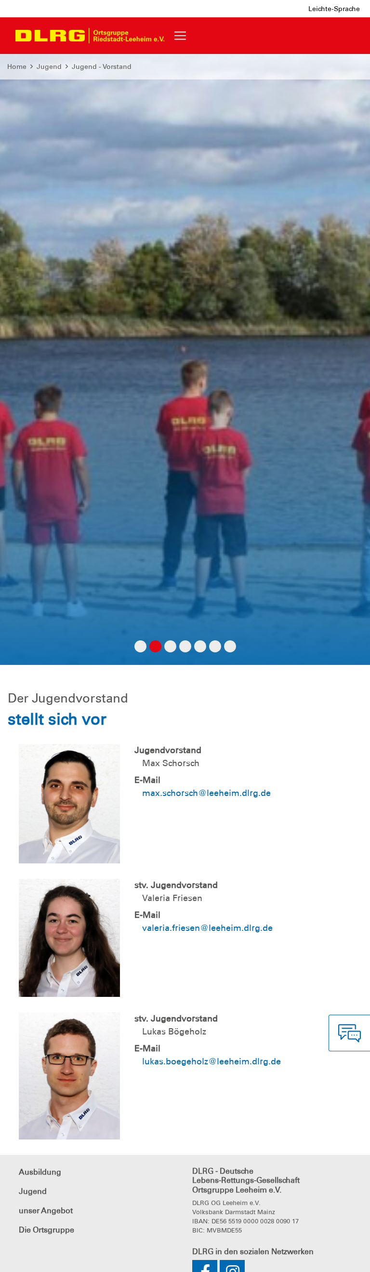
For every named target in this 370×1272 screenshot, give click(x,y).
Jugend (49, 66)
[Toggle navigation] (180, 35)
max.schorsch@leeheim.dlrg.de (206, 793)
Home (16, 66)
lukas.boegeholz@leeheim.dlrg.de (211, 1061)
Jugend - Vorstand (102, 66)
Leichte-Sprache (334, 9)
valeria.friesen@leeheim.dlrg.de (207, 928)
